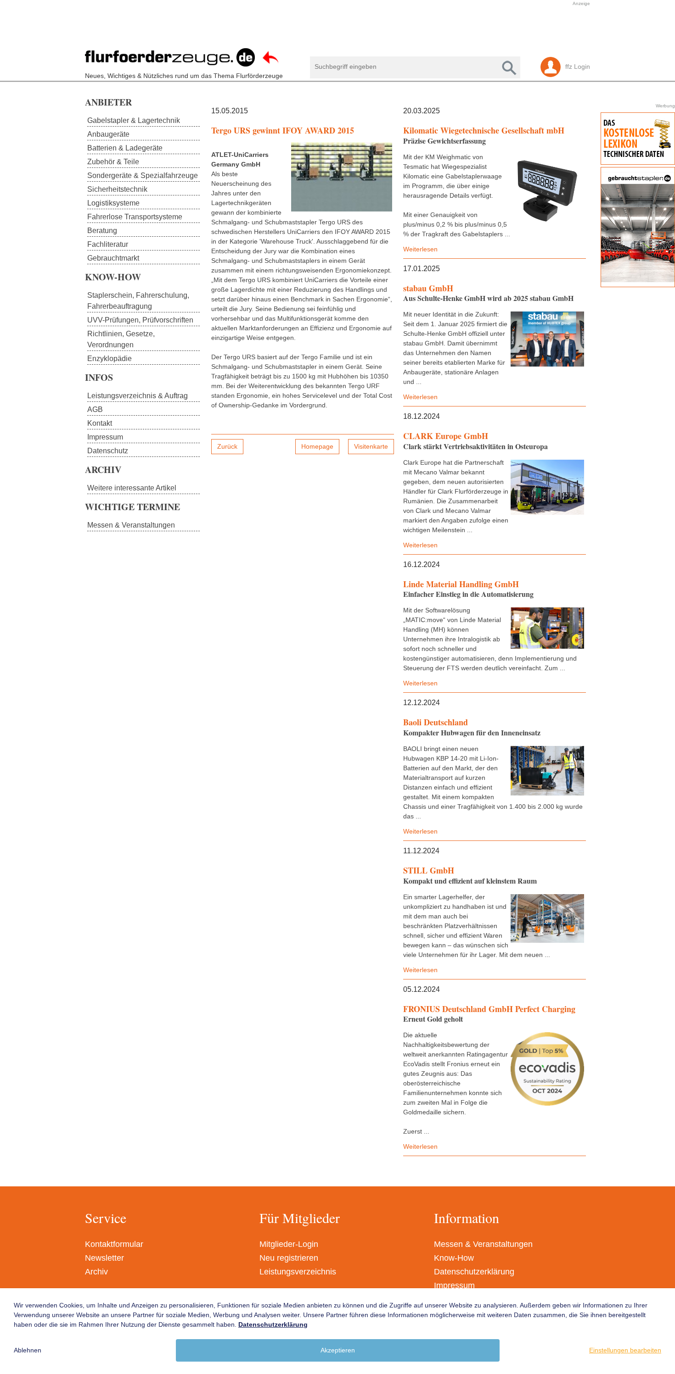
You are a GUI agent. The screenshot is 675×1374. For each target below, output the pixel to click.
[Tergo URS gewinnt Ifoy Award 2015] (341, 176)
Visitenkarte (371, 446)
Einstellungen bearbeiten (625, 1350)
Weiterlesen (420, 249)
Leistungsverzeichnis (297, 1271)
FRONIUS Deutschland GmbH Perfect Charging (489, 1009)
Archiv (96, 1271)
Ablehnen (27, 1350)
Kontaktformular (114, 1244)
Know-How (454, 1258)
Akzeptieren (338, 1350)
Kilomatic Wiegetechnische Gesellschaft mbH (483, 130)
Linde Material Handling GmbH (461, 584)
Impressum (454, 1285)
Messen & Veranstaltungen (483, 1244)
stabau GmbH (428, 288)
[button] (333, 29)
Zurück (227, 446)
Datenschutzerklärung (474, 1271)
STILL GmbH (428, 870)
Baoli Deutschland (435, 722)
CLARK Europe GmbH (445, 436)
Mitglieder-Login (288, 1244)
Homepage (317, 446)
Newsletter (104, 1258)
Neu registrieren (288, 1258)
